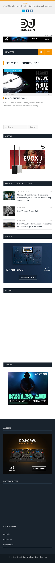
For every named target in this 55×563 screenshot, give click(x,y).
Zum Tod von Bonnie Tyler (28, 211)
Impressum (7, 539)
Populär (19, 183)
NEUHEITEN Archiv (13, 71)
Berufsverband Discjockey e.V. (34, 557)
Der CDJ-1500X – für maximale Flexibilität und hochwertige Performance (34, 225)
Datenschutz (8, 545)
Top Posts (30, 183)
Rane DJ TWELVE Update (16, 98)
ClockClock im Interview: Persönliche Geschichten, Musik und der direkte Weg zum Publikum (28, 6)
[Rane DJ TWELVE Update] (27, 81)
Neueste (8, 183)
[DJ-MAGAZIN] (28, 24)
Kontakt (6, 534)
